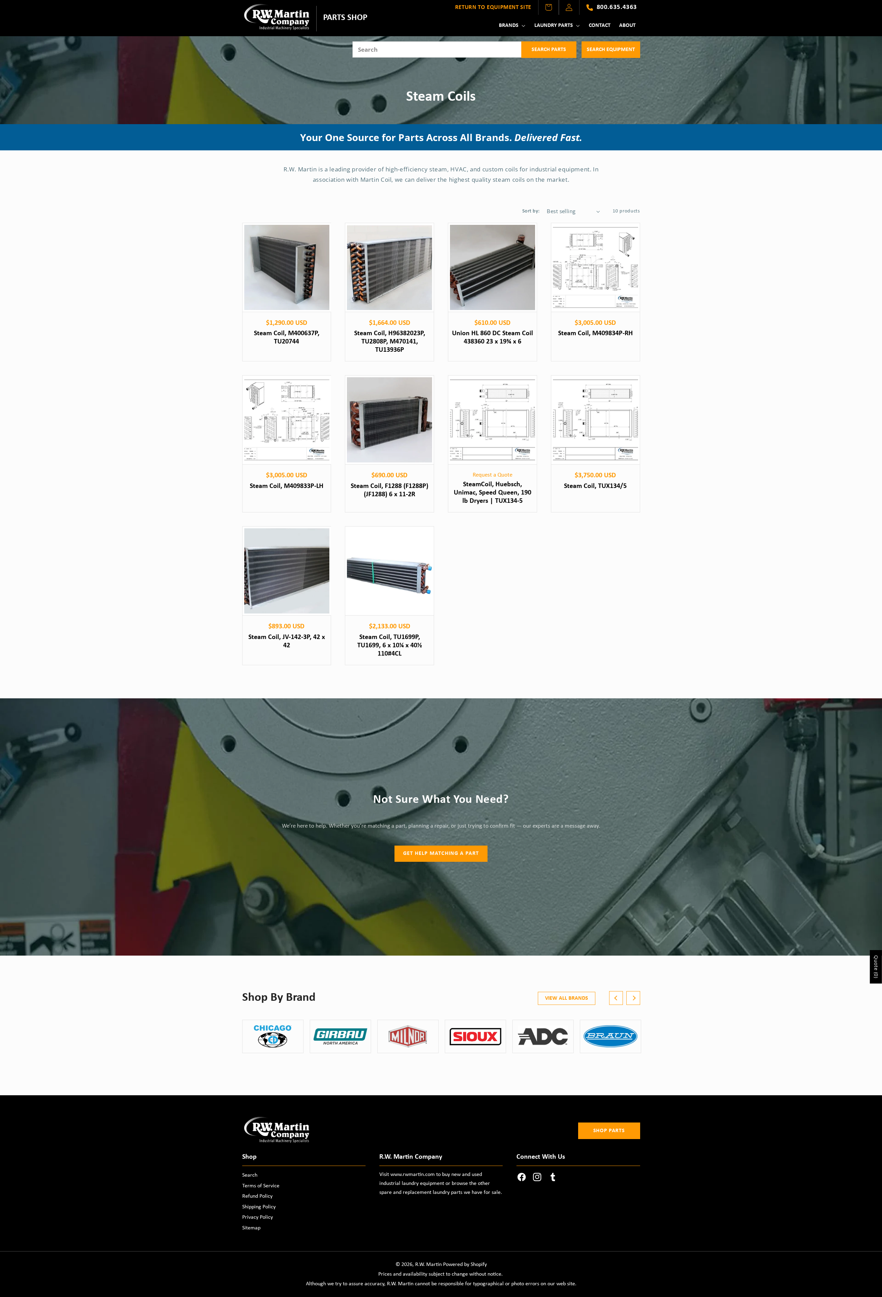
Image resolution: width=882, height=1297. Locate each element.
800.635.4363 (617, 7)
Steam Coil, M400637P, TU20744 (286, 337)
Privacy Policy (257, 1217)
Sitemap (251, 1228)
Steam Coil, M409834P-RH (595, 333)
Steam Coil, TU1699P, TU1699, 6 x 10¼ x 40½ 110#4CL (389, 645)
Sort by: (531, 211)
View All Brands (566, 998)
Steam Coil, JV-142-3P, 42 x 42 (286, 641)
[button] (511, 25)
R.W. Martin (428, 1264)
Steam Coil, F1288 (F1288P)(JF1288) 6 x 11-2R (389, 490)
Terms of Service (260, 1186)
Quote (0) (876, 966)
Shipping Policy (259, 1207)
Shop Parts (609, 1131)
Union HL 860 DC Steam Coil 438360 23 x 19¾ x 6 (492, 337)
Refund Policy (257, 1196)
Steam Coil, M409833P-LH (287, 486)
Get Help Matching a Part (441, 853)
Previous (616, 998)
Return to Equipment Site (493, 7)
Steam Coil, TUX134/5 (595, 486)
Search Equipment (611, 49)
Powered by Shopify (465, 1264)
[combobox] (436, 49)
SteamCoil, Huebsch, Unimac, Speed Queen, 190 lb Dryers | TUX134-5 (492, 493)
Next (633, 998)
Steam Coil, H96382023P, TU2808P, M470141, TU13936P (389, 341)
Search (249, 1175)
